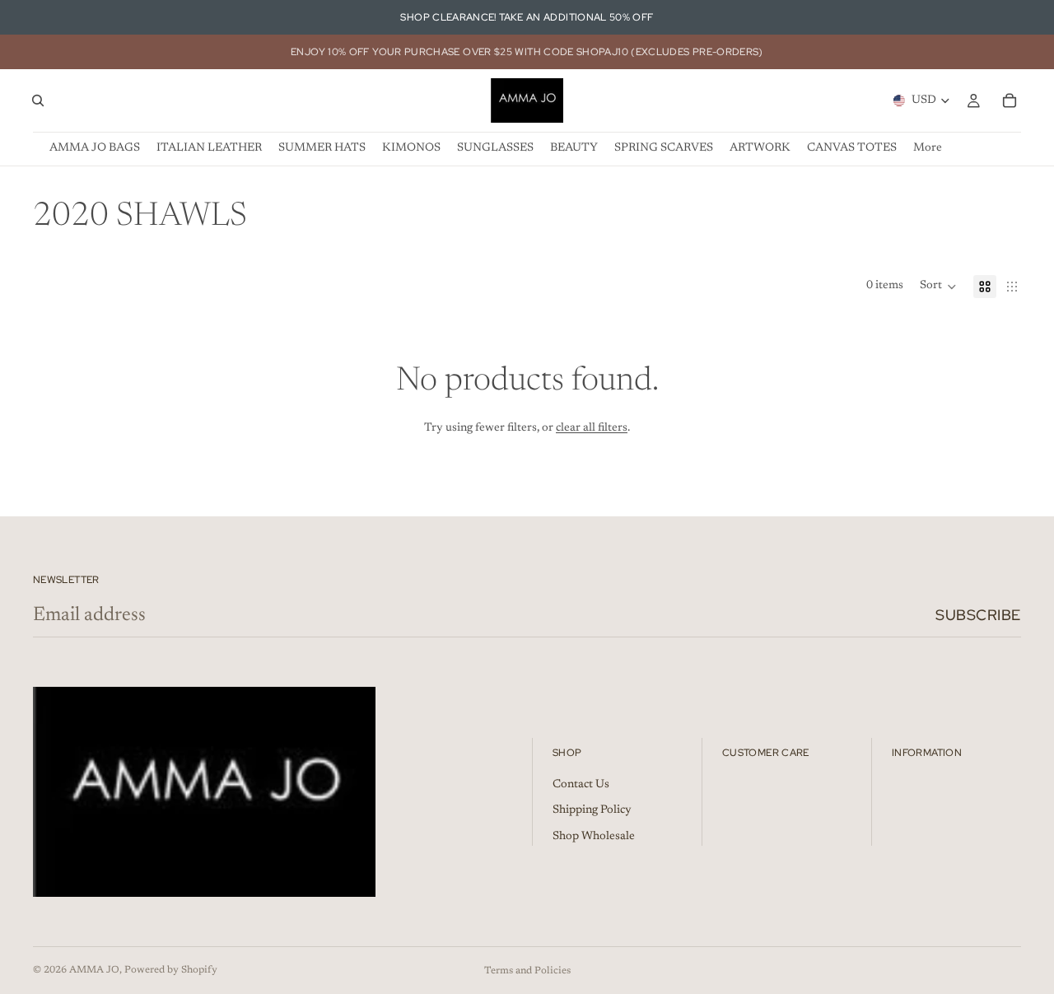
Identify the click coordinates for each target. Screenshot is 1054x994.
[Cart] (1009, 100)
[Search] (38, 100)
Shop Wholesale (594, 836)
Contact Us (581, 785)
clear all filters (591, 428)
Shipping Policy (592, 811)
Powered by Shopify (170, 970)
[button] (938, 286)
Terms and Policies (527, 971)
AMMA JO (94, 970)
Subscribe (978, 614)
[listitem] (927, 148)
